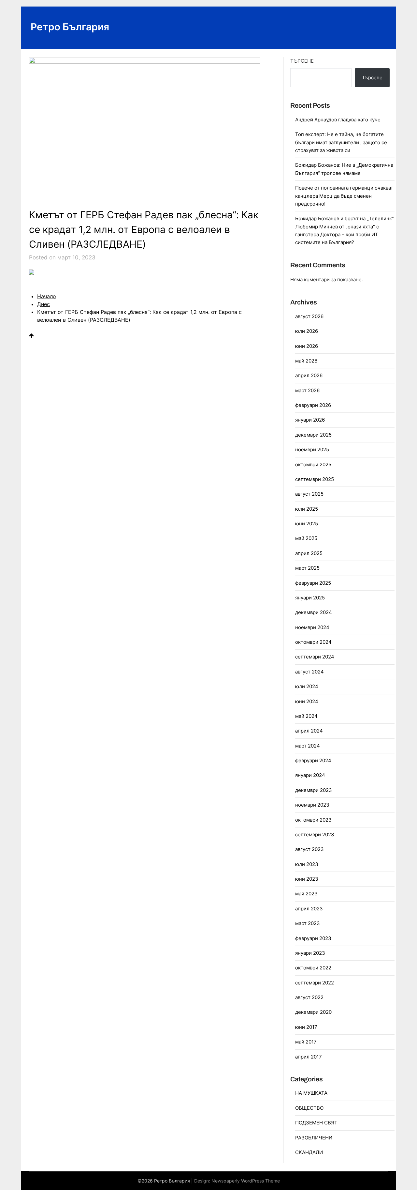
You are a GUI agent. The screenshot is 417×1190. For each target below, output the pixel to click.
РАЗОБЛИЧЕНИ (313, 1138)
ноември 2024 (312, 627)
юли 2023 (306, 864)
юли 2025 (306, 509)
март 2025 (307, 568)
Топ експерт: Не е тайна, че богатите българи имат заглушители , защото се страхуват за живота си (341, 142)
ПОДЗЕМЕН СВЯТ (316, 1123)
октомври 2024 (313, 642)
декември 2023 (313, 790)
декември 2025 (313, 435)
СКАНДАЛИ (309, 1152)
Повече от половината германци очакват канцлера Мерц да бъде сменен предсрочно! (344, 196)
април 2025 (309, 553)
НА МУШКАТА (311, 1093)
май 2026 (306, 361)
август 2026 (309, 316)
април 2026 (309, 375)
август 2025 (309, 494)
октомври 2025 (313, 464)
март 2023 (307, 923)
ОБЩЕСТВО (309, 1108)
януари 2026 (310, 420)
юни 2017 (306, 1027)
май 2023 (306, 893)
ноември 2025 (312, 449)
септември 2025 (314, 479)
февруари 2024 (313, 760)
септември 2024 (314, 657)
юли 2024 (306, 686)
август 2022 (309, 997)
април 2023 (309, 908)
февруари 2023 (313, 938)
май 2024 (306, 716)
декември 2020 (313, 1012)
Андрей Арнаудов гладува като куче (338, 119)
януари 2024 (310, 775)
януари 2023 (310, 953)
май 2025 (306, 538)
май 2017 (306, 1042)
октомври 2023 (313, 820)
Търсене (302, 61)
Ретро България (70, 27)
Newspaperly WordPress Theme (245, 1180)
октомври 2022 (313, 968)
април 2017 (308, 1057)
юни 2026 (306, 346)
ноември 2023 (312, 805)
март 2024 (307, 746)
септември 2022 (314, 983)
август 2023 (309, 849)
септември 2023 (314, 834)
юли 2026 (306, 331)
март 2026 (307, 390)
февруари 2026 (313, 405)
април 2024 (309, 731)
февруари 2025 (313, 583)
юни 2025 (306, 523)
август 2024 (309, 672)
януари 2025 (310, 598)
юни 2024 (306, 701)
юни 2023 (306, 879)
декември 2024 (313, 612)
